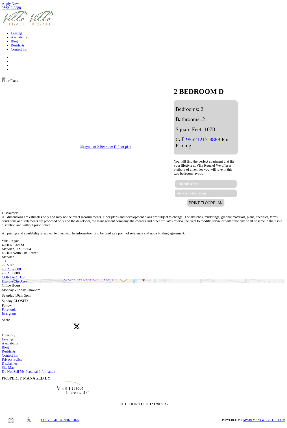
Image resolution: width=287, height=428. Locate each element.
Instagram (9, 313)
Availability (10, 343)
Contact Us (10, 355)
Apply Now (10, 4)
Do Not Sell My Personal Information (28, 371)
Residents (8, 351)
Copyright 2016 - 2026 (60, 420)
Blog (5, 347)
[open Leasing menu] (3, 78)
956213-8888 (11, 8)
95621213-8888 (203, 139)
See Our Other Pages (144, 404)
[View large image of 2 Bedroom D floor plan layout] (106, 147)
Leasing (7, 339)
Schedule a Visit (187, 184)
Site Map (8, 367)
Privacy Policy (12, 359)
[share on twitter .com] (76, 327)
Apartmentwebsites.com (264, 420)
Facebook (9, 309)
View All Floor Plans (191, 193)
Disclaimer (9, 363)
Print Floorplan (206, 203)
